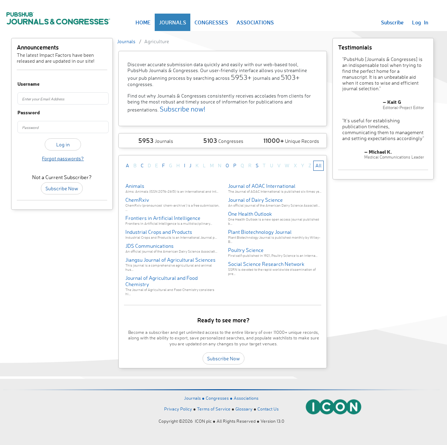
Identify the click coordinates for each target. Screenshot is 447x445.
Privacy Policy (178, 409)
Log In (420, 22)
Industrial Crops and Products (158, 232)
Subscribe (392, 22)
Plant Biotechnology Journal (260, 232)
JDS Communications (149, 246)
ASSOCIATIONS (255, 22)
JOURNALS (172, 22)
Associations (246, 398)
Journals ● (195, 398)
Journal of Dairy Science (255, 200)
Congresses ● (220, 398)
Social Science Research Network (266, 264)
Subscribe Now (61, 188)
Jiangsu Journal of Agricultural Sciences (170, 259)
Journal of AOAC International (261, 186)
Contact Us (268, 409)
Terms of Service (213, 409)
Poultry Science (246, 250)
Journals (126, 41)
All (318, 165)
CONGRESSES (211, 22)
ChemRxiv (137, 200)
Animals (134, 186)
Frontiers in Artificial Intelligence (162, 218)
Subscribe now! (182, 109)
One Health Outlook (250, 213)
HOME (143, 22)
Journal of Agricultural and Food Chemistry (161, 281)
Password (24, 113)
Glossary (243, 409)
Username (24, 84)
